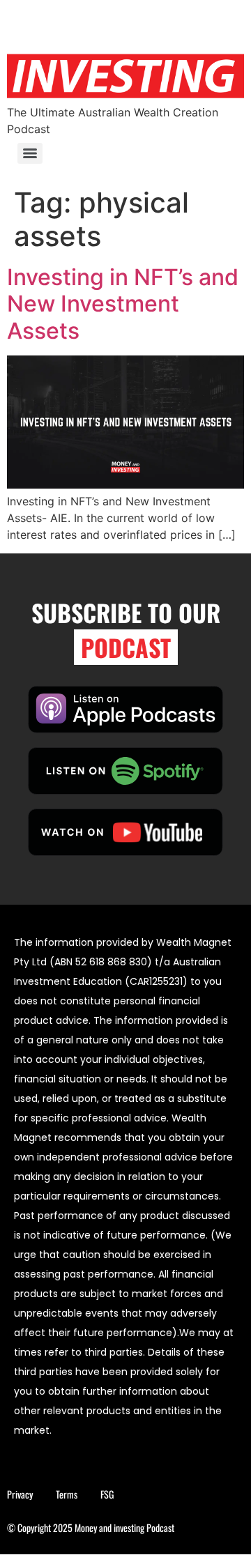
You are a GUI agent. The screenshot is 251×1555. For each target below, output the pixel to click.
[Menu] (30, 153)
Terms (66, 1494)
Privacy (20, 1494)
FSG (107, 1494)
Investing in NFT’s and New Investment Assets (122, 303)
